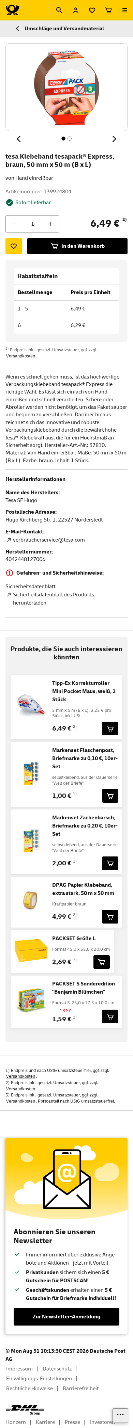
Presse (72, 1422)
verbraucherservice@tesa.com (49, 539)
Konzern (16, 1422)
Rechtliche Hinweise (29, 1388)
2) (124, 219)
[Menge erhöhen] (51, 224)
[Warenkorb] (108, 10)
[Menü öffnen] (125, 10)
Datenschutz (57, 1368)
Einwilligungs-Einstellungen (39, 1378)
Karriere (45, 1422)
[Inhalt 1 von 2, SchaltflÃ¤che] (63, 139)
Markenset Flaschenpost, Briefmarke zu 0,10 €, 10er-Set (85, 758)
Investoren (102, 1422)
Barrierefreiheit (81, 1388)
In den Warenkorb (83, 246)
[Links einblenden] (120, 1415)
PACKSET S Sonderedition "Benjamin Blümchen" (83, 987)
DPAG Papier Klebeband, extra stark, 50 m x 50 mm (83, 889)
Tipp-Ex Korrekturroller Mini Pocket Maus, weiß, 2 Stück (84, 691)
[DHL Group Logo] (25, 1410)
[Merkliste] (92, 10)
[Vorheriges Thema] (19, 138)
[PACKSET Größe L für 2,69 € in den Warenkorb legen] (101, 962)
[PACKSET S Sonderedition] (110, 1016)
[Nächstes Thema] (113, 138)
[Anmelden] (76, 10)
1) (75, 794)
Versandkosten (20, 356)
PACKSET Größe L (73, 938)
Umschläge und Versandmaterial (64, 28)
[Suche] (59, 10)
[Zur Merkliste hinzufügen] (13, 246)
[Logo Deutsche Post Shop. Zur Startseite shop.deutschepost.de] (12, 10)
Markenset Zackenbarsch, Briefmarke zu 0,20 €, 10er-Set (85, 825)
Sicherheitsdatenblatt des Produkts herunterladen (53, 598)
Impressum (19, 1368)
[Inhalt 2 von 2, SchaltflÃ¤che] (70, 139)
